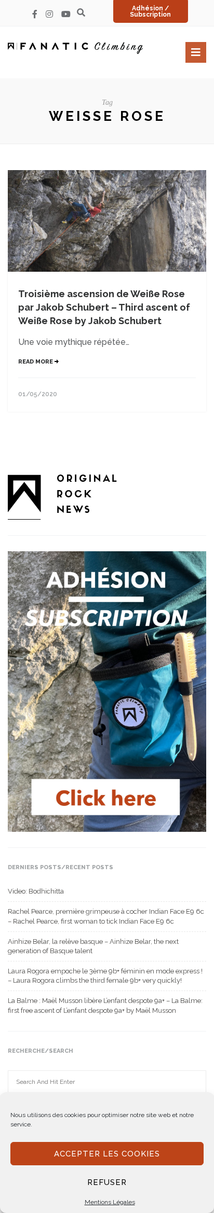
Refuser (107, 1182)
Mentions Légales (110, 1202)
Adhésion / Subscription (150, 11)
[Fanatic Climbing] (75, 48)
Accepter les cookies (107, 1154)
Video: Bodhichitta (36, 891)
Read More (36, 362)
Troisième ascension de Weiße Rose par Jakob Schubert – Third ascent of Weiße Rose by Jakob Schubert (104, 307)
